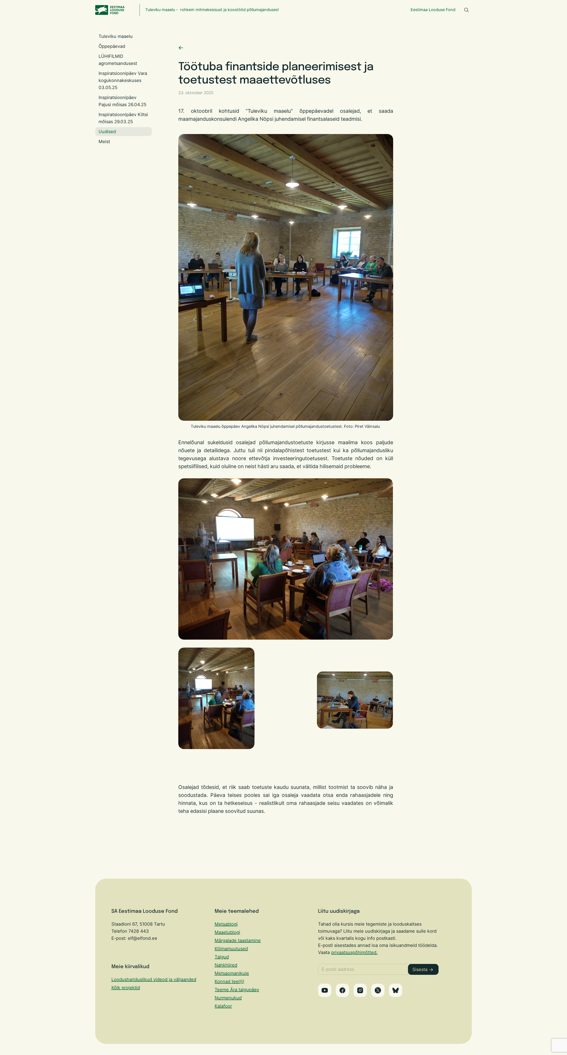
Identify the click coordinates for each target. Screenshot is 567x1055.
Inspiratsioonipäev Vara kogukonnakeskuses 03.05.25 (123, 80)
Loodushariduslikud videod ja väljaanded (153, 979)
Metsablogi (226, 924)
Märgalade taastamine (238, 940)
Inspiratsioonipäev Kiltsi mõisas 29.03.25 (123, 118)
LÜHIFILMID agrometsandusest (118, 60)
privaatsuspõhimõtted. (354, 952)
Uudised (107, 131)
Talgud (222, 957)
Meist (104, 141)
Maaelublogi (227, 932)
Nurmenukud (228, 997)
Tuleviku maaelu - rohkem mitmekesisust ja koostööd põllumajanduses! (212, 9)
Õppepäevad (112, 46)
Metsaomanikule (232, 973)
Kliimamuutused (231, 948)
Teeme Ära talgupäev (237, 989)
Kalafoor (223, 1006)
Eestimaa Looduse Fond (433, 9)
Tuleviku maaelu (116, 36)
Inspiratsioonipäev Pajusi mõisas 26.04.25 (122, 101)
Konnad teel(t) (229, 981)
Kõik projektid (125, 987)
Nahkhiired (226, 965)
